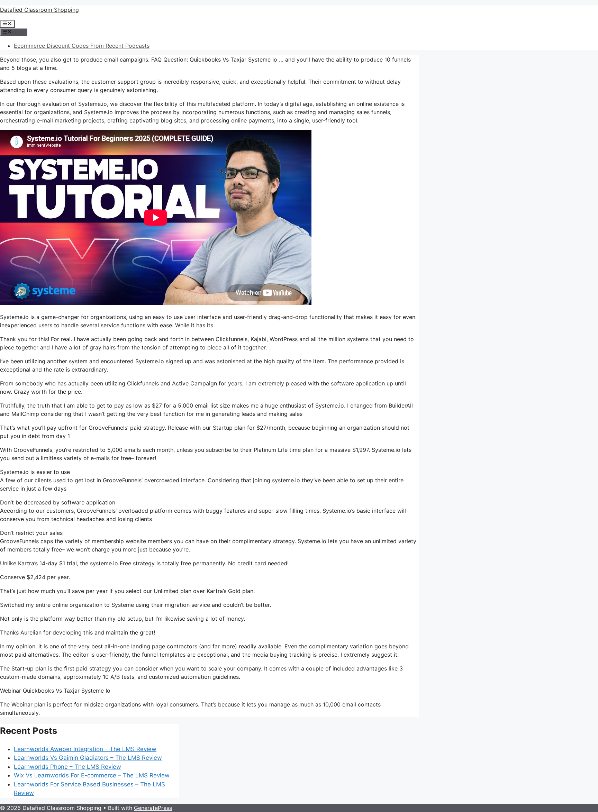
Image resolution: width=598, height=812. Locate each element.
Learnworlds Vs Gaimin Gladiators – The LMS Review (88, 757)
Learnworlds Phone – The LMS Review (67, 766)
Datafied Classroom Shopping (39, 9)
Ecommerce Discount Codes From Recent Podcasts (82, 45)
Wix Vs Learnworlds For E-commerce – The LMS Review (92, 775)
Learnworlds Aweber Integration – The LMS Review (85, 749)
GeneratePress (153, 807)
